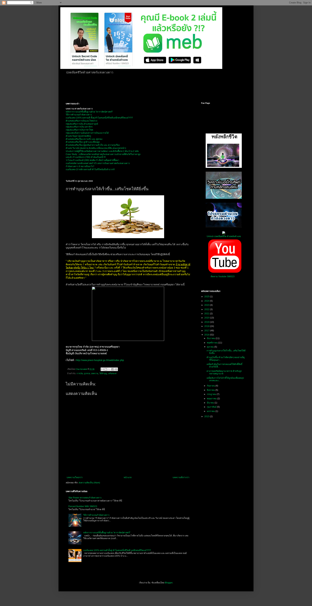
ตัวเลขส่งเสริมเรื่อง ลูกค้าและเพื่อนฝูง (83, 142)
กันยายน (211, 385)
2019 (207, 322)
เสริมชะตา (112, 373)
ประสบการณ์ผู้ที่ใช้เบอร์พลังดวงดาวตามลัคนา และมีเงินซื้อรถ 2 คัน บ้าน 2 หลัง (102, 151)
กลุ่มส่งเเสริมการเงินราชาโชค (79, 130)
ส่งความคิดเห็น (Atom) (89, 482)
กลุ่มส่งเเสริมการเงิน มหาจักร (79, 127)
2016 (207, 334)
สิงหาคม (211, 390)
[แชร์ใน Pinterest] (116, 369)
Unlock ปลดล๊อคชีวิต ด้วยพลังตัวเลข (224, 236)
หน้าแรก (128, 477)
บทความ (94, 373)
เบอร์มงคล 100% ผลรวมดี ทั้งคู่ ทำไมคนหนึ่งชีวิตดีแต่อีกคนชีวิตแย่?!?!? (99, 117)
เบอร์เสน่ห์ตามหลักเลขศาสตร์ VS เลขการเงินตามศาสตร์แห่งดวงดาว (98, 163)
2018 (207, 326)
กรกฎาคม (212, 394)
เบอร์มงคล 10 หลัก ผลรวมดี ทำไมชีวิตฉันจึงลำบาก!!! (90, 169)
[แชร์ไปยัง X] (109, 369)
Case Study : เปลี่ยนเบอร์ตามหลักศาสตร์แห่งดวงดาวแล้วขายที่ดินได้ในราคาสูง (103, 154)
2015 (207, 416)
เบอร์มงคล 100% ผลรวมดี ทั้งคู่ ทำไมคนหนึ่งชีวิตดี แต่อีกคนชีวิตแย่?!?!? (117, 550)
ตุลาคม (210, 347)
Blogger (168, 582)
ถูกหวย (87, 373)
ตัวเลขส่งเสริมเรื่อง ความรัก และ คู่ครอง (84, 139)
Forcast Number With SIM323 (82, 506)
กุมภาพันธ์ (212, 407)
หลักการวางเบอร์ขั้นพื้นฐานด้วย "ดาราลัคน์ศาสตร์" (89, 111)
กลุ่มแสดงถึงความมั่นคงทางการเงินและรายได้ (87, 133)
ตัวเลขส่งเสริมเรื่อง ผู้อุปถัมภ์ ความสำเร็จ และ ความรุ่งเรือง (93, 145)
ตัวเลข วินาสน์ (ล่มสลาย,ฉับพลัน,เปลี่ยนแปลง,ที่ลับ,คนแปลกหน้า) (96, 148)
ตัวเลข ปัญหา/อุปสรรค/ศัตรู (78, 136)
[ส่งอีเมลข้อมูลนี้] (102, 369)
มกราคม (211, 411)
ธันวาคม (211, 338)
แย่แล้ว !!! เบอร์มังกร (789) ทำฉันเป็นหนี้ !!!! (86, 157)
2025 (207, 296)
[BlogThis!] (106, 369)
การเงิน (80, 373)
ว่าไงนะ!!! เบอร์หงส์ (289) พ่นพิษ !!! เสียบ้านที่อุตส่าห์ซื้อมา (92, 160)
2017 (207, 330)
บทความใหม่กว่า (75, 477)
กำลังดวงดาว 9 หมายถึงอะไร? (80, 166)
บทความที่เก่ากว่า (181, 477)
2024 (207, 301)
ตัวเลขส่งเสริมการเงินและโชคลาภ (81, 121)
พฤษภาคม (212, 398)
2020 (207, 317)
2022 (207, 309)
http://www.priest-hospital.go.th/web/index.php (100, 360)
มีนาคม (210, 402)
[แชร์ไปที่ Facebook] (112, 369)
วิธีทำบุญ (103, 373)
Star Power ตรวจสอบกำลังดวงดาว (84, 497)
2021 (207, 313)
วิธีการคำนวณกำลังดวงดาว (79, 114)
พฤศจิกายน (212, 342)
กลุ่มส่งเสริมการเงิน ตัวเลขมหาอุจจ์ (82, 124)
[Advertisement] (153, 87)
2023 (207, 305)
